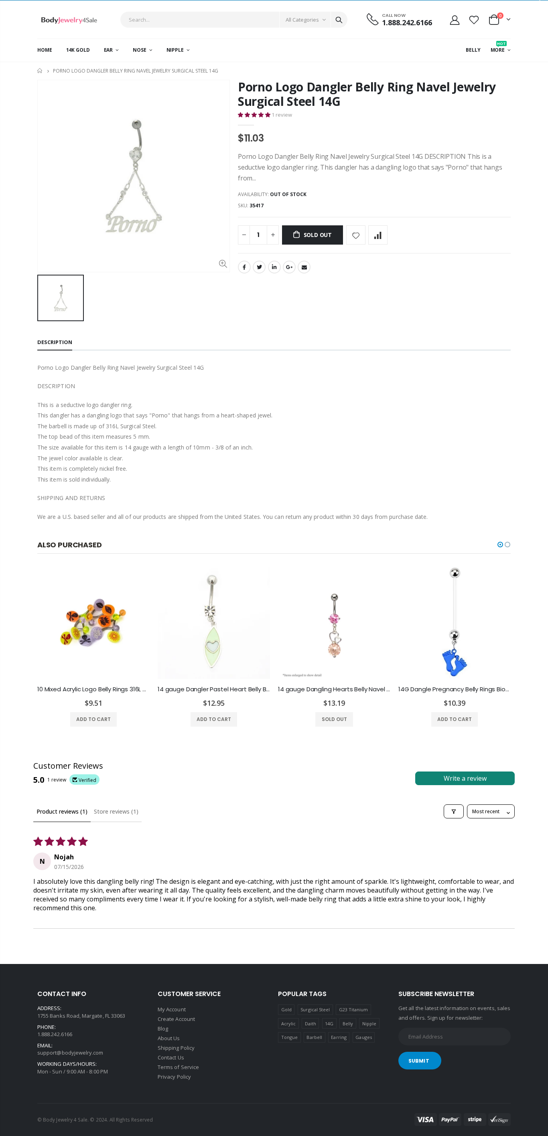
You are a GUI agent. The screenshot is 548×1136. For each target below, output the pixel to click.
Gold (286, 1009)
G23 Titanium (353, 1009)
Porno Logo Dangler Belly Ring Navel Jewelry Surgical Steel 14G (367, 94)
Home (40, 71)
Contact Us (171, 1057)
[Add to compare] (378, 235)
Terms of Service (178, 1067)
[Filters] (454, 811)
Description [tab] (54, 342)
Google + (289, 267)
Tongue (289, 1037)
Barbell (314, 1037)
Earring (338, 1037)
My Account (172, 1009)
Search (339, 20)
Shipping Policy (176, 1047)
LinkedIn (274, 267)
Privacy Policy (174, 1076)
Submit (418, 1060)
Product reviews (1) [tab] (62, 811)
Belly (348, 1024)
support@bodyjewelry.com (70, 1052)
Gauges (363, 1037)
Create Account (176, 1019)
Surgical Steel (315, 1009)
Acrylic (288, 1024)
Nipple (369, 1024)
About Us (169, 1038)
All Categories (302, 19)
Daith (310, 1024)
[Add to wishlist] (355, 235)
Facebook (244, 267)
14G (329, 1024)
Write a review (465, 778)
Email (304, 267)
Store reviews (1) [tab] (116, 811)
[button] (255, 114)
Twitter (259, 267)
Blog (163, 1028)
